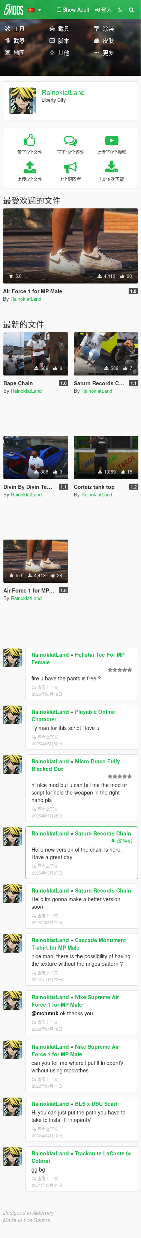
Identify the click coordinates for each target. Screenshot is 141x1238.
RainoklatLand (63, 92)
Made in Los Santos (26, 1220)
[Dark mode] (120, 9)
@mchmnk (45, 1013)
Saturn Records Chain (103, 833)
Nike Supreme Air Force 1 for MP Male (75, 1000)
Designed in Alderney (28, 1212)
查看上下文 (48, 687)
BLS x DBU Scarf (96, 1103)
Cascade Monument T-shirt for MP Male (79, 943)
